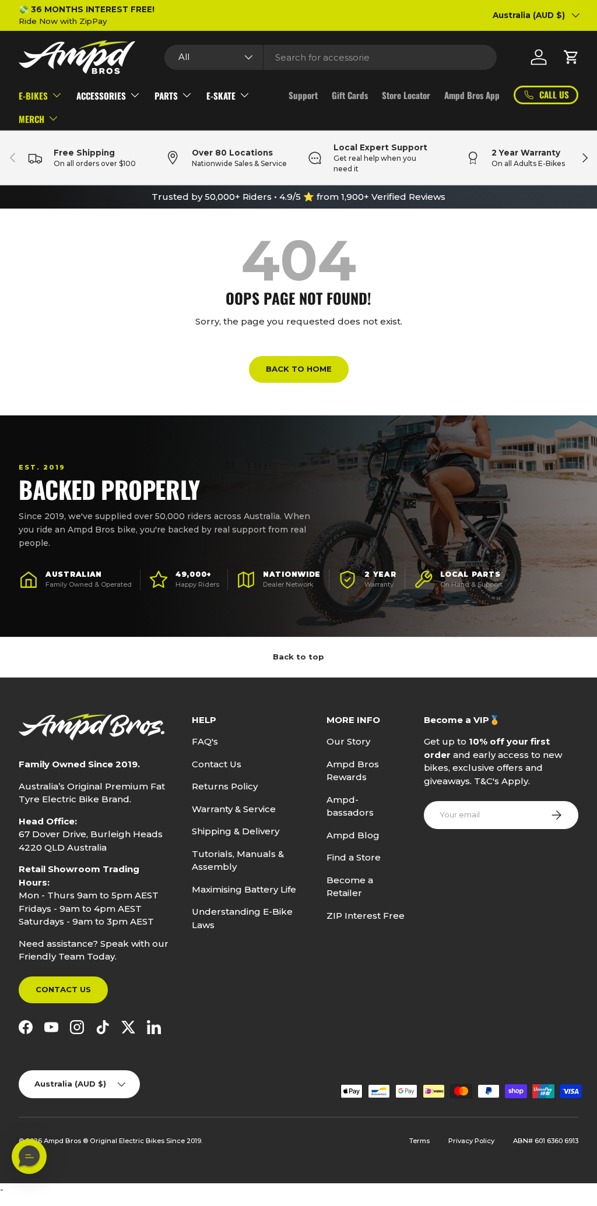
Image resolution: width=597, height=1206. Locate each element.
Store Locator (406, 95)
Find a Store (353, 857)
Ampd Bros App (472, 95)
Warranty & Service (234, 808)
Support (303, 95)
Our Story (348, 741)
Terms (419, 1141)
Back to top (298, 656)
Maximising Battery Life (244, 889)
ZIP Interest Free (365, 915)
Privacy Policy (471, 1141)
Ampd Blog (353, 835)
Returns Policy (225, 786)
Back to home (299, 368)
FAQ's (205, 741)
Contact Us (63, 989)
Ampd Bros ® (67, 1141)
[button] (571, 57)
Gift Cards (350, 95)
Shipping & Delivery (235, 831)
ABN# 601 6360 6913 (545, 1141)
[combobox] (330, 57)
